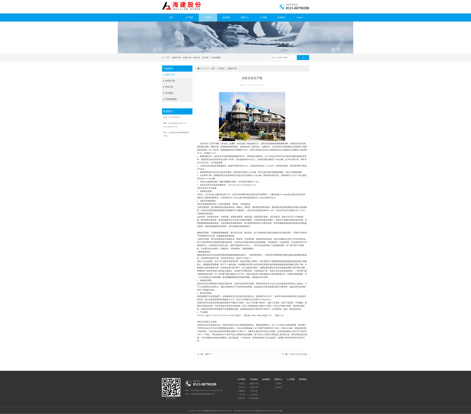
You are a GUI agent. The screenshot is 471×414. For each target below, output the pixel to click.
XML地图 (279, 411)
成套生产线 (176, 58)
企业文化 (241, 387)
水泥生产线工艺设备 (298, 354)
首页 (171, 17)
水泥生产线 (187, 58)
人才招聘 (263, 17)
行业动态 (278, 387)
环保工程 (196, 58)
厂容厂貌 (241, 395)
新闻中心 (245, 17)
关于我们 (189, 17)
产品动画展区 (215, 58)
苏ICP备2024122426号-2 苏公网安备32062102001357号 (254, 411)
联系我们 (281, 17)
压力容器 (205, 58)
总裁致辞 (241, 391)
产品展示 (208, 17)
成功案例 (226, 17)
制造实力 (241, 398)
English (300, 17)
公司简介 (241, 383)
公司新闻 (278, 383)
